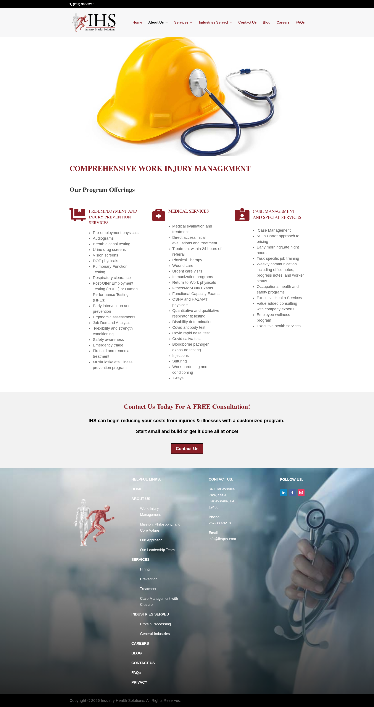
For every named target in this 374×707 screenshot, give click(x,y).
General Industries (155, 634)
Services (181, 22)
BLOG (136, 653)
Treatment (148, 589)
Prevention (148, 579)
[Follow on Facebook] (292, 492)
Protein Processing (155, 624)
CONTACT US (143, 663)
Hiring (145, 569)
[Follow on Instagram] (301, 492)
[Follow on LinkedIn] (283, 492)
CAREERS (140, 643)
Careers (283, 22)
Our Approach (151, 540)
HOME (136, 489)
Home (137, 22)
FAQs (300, 22)
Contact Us (247, 22)
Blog (267, 22)
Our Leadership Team (157, 550)
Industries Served (213, 22)
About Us (156, 22)
